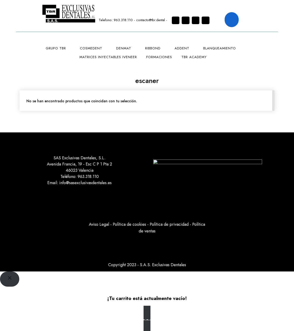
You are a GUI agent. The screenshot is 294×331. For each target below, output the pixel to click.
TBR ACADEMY (194, 57)
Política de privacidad (169, 224)
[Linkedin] (196, 20)
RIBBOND (153, 48)
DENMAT (123, 48)
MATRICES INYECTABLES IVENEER (108, 57)
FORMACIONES (159, 57)
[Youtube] (206, 20)
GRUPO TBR (56, 48)
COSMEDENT (91, 48)
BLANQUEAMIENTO (219, 48)
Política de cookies (129, 224)
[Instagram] (176, 20)
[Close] (9, 279)
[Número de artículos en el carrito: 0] (232, 19)
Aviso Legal (99, 224)
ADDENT (182, 48)
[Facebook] (186, 20)
